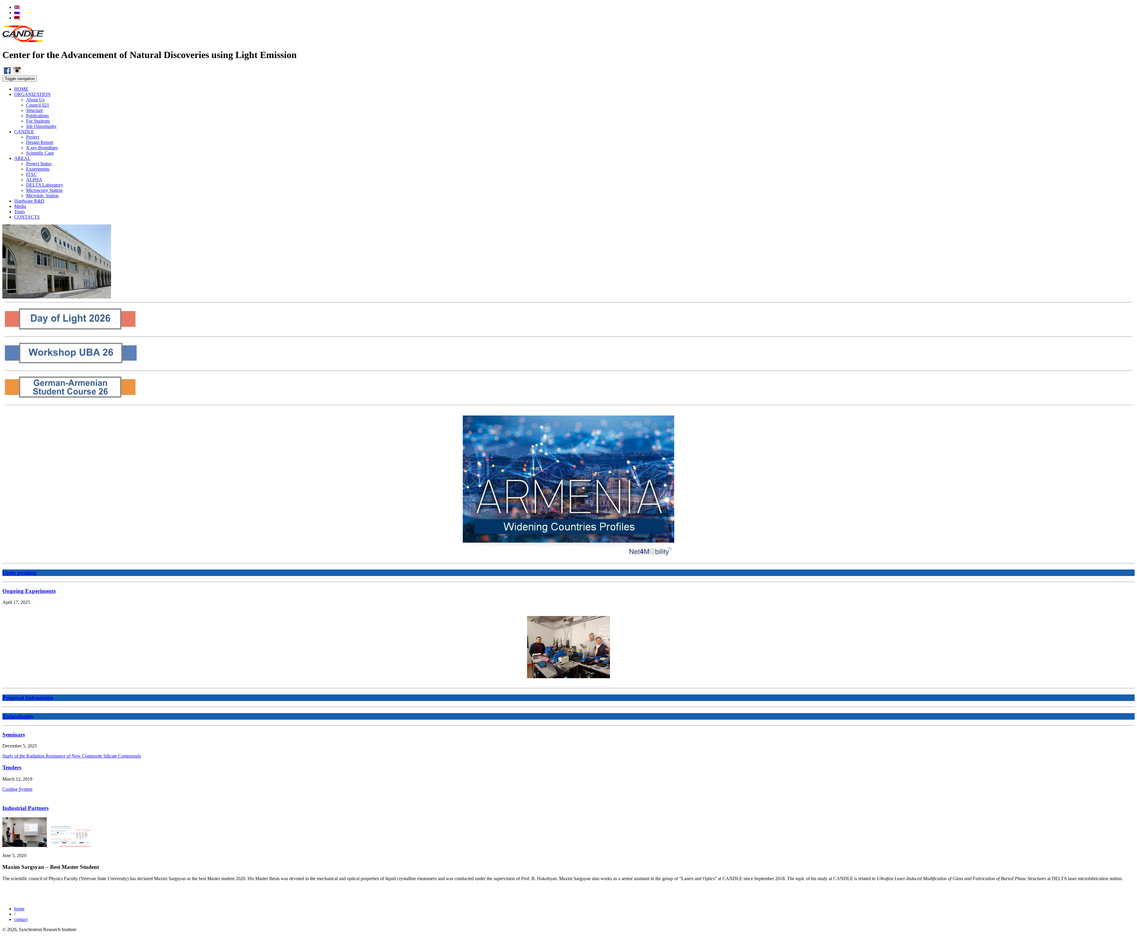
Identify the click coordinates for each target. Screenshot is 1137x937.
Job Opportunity (41, 126)
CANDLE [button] (24, 131)
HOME (21, 89)
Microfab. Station (42, 195)
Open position (19, 572)
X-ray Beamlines (42, 147)
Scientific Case (40, 152)
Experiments (37, 168)
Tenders (11, 767)
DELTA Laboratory (44, 184)
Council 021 (37, 105)
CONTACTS (27, 216)
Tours (19, 211)
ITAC (31, 174)
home (19, 908)
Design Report (39, 142)
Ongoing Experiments (29, 591)
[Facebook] (7, 72)
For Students (38, 120)
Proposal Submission (27, 697)
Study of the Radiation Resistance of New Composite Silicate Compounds (71, 755)
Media (20, 206)
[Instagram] (17, 72)
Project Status (39, 163)
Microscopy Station (44, 190)
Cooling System (17, 789)
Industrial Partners (25, 808)
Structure (34, 110)
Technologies (17, 716)
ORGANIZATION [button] (32, 94)
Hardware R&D (29, 200)
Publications (37, 115)
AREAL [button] (22, 158)
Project (32, 136)
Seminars (13, 734)
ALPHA (34, 179)
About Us (35, 99)
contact (21, 919)
